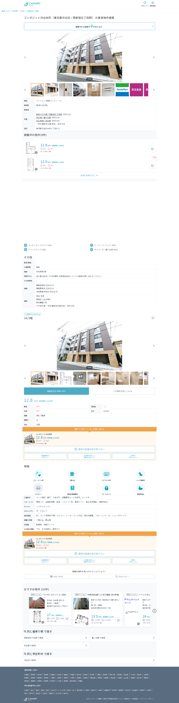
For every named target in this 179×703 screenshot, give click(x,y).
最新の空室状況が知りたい (91, 449)
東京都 (15, 11)
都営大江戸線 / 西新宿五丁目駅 (49, 114)
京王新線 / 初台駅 (43, 120)
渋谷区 (22, 11)
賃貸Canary (6, 11)
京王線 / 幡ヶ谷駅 (43, 117)
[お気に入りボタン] (152, 149)
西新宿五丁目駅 (33, 11)
